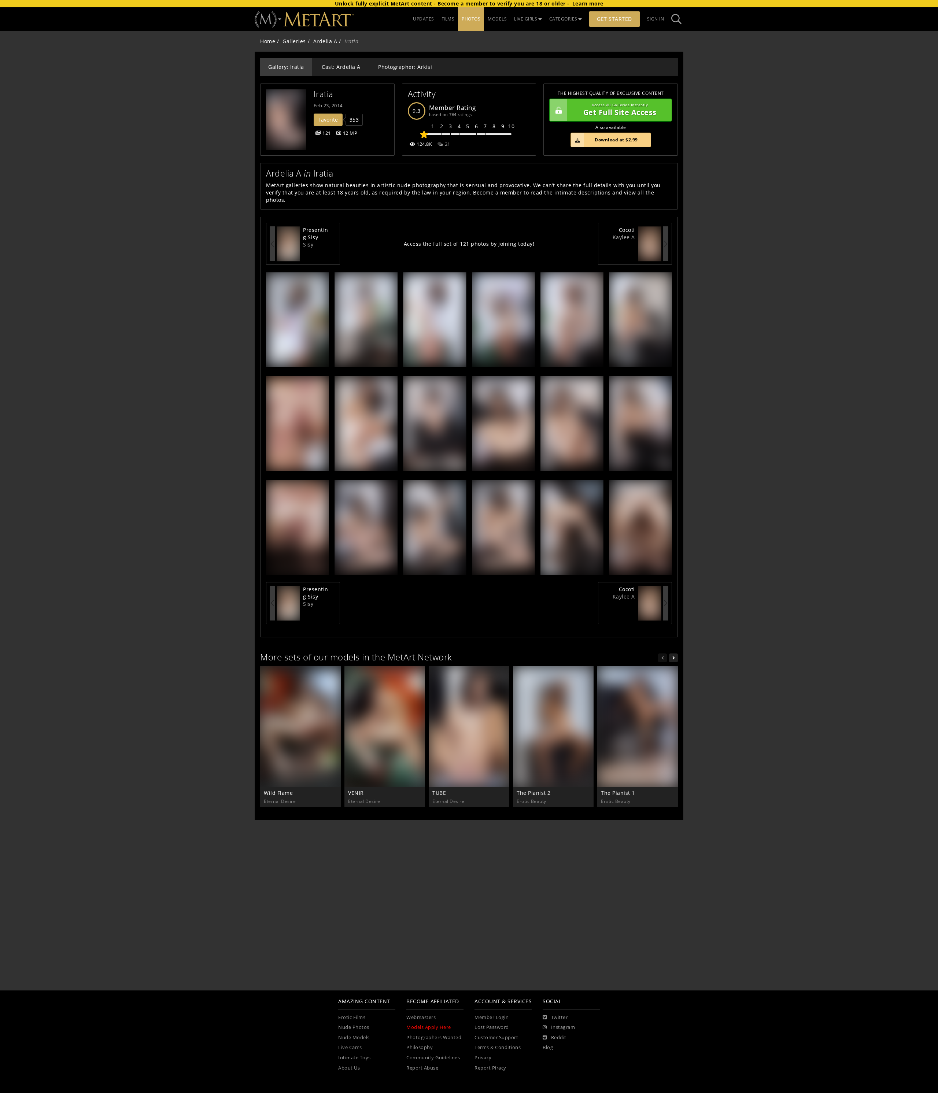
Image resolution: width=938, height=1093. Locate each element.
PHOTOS (471, 19)
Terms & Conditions (497, 1047)
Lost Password (491, 1027)
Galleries (294, 41)
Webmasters (421, 1017)
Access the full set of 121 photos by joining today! (469, 243)
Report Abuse (422, 1068)
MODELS (497, 19)
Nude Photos (353, 1027)
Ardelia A (325, 41)
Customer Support (496, 1037)
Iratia (323, 94)
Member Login (491, 1017)
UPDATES (423, 19)
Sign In (655, 19)
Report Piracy (490, 1068)
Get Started (614, 18)
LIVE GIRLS (525, 19)
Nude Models (354, 1037)
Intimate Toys (354, 1058)
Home (267, 41)
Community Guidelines (433, 1058)
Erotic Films (351, 1017)
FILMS (448, 19)
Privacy (483, 1058)
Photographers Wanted (433, 1037)
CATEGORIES (563, 19)
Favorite (328, 119)
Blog (548, 1047)
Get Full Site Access (620, 110)
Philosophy (419, 1047)
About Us (349, 1068)
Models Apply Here (428, 1027)
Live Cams (350, 1047)
